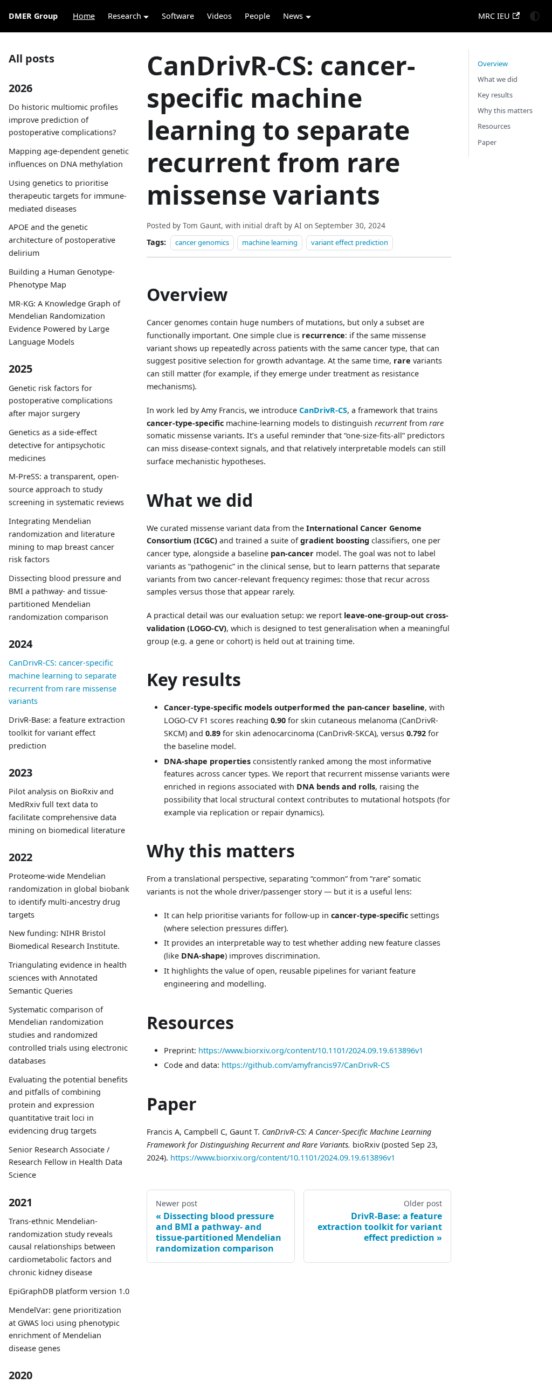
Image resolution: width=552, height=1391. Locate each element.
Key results (495, 95)
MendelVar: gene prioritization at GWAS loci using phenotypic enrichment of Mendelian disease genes (65, 1329)
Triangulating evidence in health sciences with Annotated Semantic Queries (68, 978)
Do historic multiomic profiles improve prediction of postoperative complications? (63, 120)
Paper (487, 142)
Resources (494, 126)
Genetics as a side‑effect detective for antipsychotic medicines (57, 445)
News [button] (293, 16)
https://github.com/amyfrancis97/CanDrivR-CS (306, 1065)
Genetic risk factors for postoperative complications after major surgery (61, 401)
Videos (219, 16)
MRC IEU (494, 16)
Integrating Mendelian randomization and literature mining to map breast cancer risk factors (62, 540)
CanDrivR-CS (323, 410)
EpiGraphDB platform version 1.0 (69, 1291)
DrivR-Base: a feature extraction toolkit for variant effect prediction (67, 733)
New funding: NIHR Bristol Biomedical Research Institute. (64, 939)
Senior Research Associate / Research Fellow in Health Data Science (65, 1162)
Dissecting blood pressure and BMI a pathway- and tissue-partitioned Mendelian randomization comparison (65, 597)
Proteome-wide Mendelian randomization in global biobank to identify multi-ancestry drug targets (69, 895)
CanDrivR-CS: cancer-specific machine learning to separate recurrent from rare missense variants (62, 682)
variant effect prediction (349, 242)
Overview (493, 63)
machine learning (270, 242)
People (257, 16)
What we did (498, 79)
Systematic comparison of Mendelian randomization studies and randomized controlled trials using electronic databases (68, 1035)
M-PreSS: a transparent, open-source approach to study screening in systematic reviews (66, 489)
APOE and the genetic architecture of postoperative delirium (62, 240)
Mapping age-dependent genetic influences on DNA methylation (69, 157)
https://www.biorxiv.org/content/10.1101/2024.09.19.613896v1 (310, 1050)
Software (178, 16)
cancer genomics (202, 242)
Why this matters (505, 110)
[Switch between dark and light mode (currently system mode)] (534, 16)
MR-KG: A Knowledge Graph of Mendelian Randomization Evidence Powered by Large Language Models (64, 322)
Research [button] (124, 16)
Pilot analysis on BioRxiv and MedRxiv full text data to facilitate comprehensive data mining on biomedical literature (67, 810)
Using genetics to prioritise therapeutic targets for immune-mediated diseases (68, 196)
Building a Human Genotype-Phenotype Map (62, 278)
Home (84, 16)
